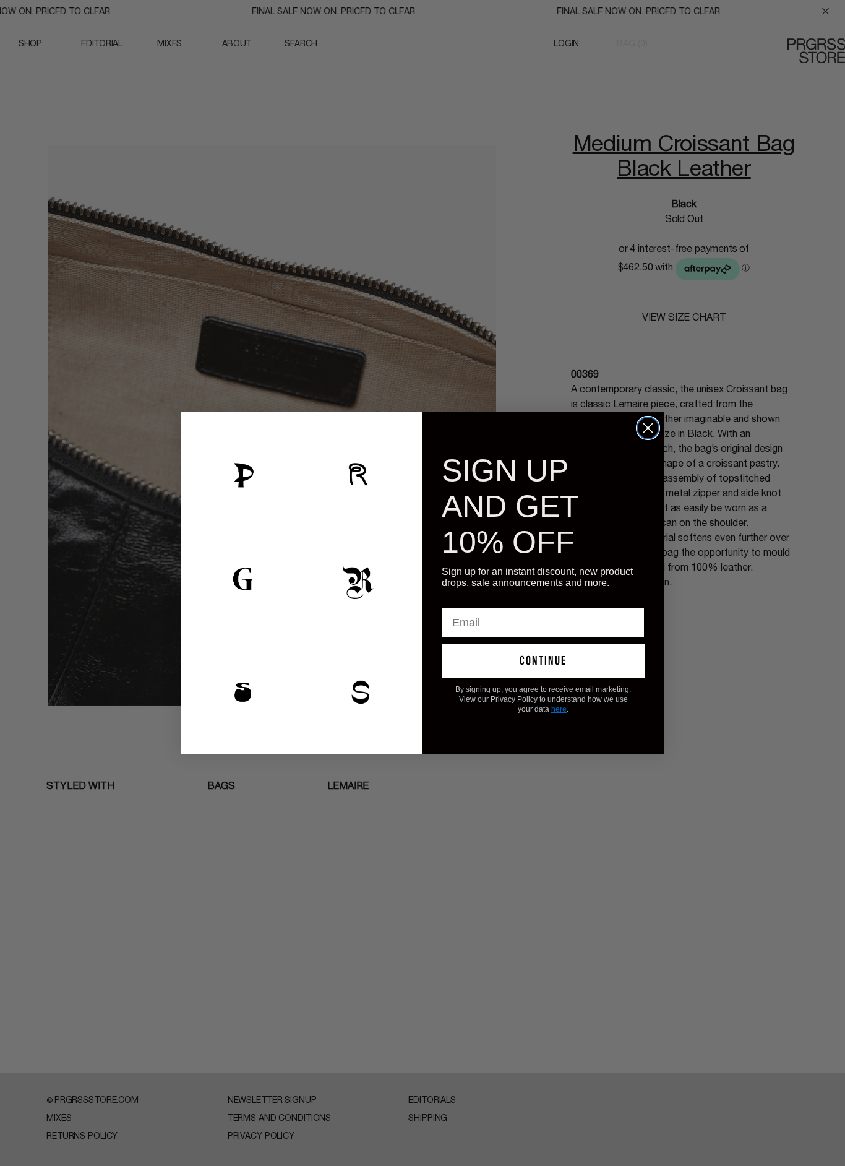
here (559, 709)
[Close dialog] (648, 428)
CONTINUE (543, 661)
